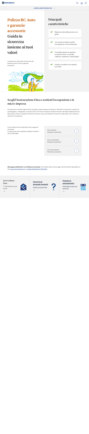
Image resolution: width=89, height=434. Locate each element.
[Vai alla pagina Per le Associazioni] (76, 151)
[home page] (8, 3)
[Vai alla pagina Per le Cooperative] (76, 141)
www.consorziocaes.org (17, 169)
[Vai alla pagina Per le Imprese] (76, 131)
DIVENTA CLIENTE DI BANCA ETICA (43, 8)
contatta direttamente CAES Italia (37, 169)
